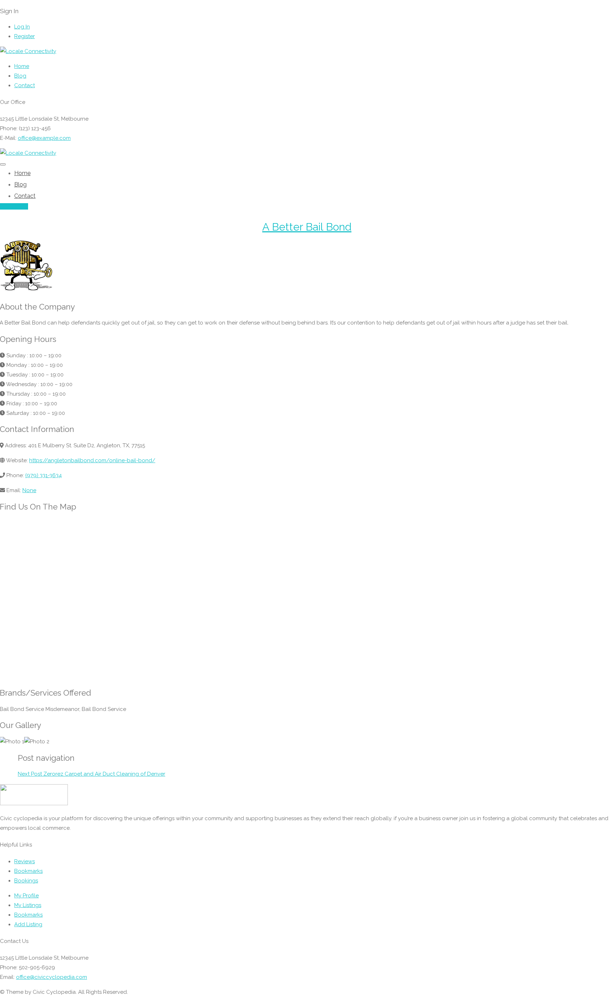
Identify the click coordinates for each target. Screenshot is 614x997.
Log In (22, 26)
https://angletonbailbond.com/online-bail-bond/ (92, 460)
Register (24, 36)
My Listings (27, 905)
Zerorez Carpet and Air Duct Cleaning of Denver (91, 774)
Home (21, 66)
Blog (20, 76)
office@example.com (44, 138)
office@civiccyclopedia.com (51, 977)
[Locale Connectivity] (28, 51)
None (29, 490)
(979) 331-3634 (43, 475)
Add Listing (14, 206)
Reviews (24, 861)
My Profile (26, 895)
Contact (24, 85)
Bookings (26, 880)
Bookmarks (28, 871)
